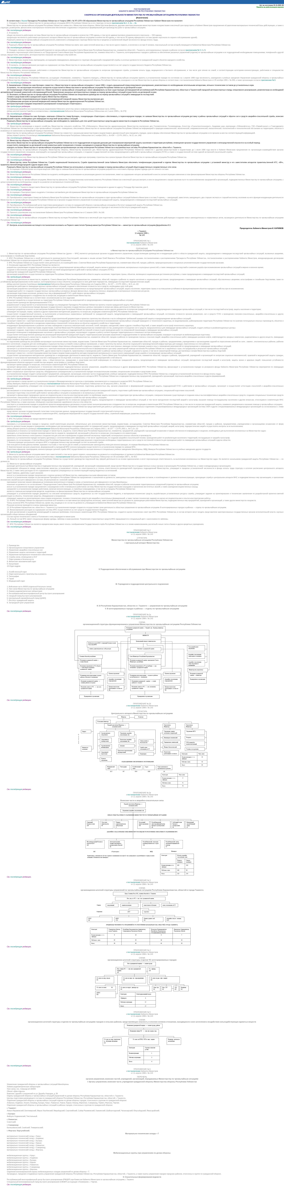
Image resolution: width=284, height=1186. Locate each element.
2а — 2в (133, 23)
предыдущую (15, 106)
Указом (24, 21)
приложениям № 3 (193, 50)
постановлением (57, 111)
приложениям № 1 (119, 23)
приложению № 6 (268, 80)
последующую (16, 30)
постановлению (133, 243)
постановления (45, 135)
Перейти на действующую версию (270, 7)
